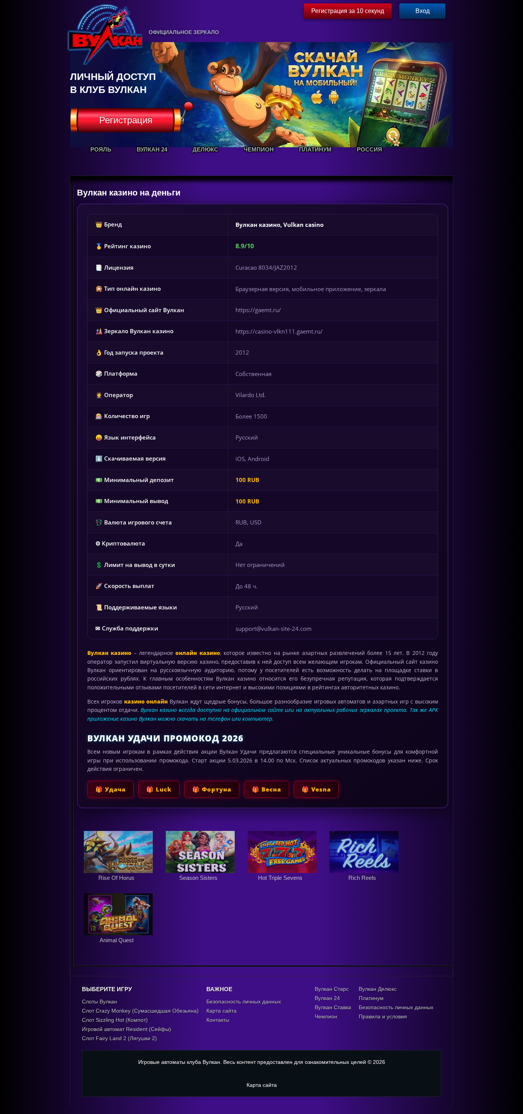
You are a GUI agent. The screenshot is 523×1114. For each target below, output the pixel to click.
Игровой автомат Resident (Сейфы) (126, 1029)
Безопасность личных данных (243, 1001)
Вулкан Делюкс (378, 989)
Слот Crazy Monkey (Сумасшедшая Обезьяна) (140, 1011)
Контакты (217, 1020)
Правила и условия (383, 1016)
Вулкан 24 (327, 998)
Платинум (371, 998)
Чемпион (326, 1016)
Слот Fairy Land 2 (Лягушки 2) (119, 1038)
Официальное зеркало (184, 32)
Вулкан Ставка (333, 1007)
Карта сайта (221, 1011)
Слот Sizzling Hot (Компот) (115, 1020)
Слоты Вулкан (99, 1001)
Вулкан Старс (332, 989)
